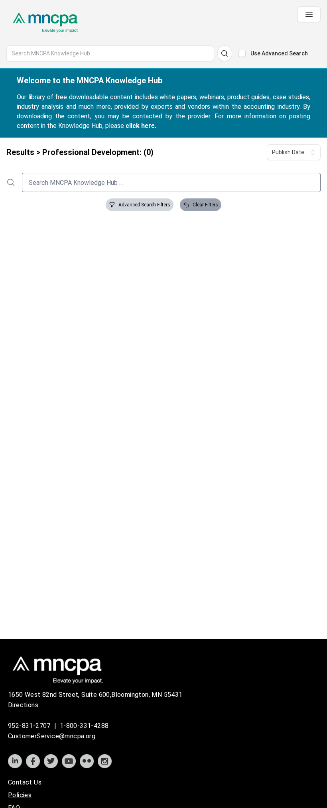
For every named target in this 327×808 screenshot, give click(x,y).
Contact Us (24, 782)
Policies (20, 795)
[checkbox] (242, 53)
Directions (23, 705)
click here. (141, 125)
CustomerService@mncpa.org (51, 736)
